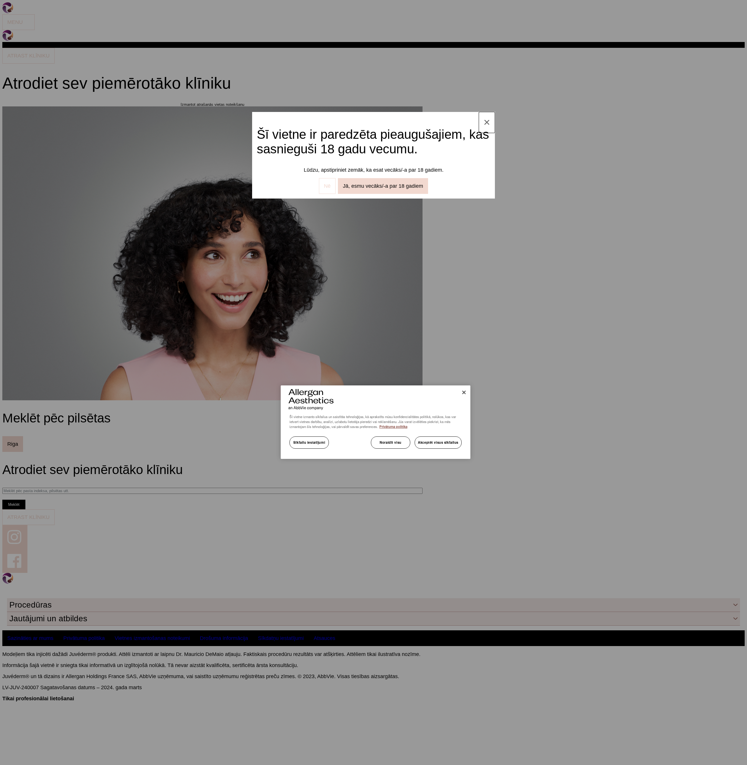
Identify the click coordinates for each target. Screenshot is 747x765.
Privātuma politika (393, 426)
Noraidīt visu (390, 442)
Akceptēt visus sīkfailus (438, 442)
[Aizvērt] (464, 392)
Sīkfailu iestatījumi (309, 442)
